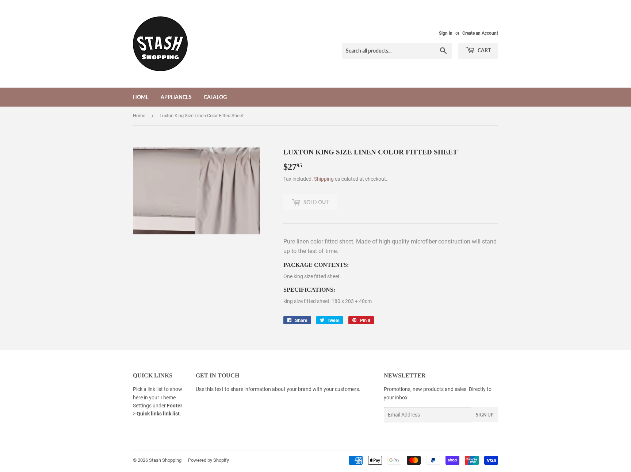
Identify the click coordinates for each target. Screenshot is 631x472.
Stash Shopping (165, 460)
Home (141, 97)
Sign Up (484, 415)
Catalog (215, 97)
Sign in (445, 33)
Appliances (176, 97)
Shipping (324, 179)
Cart (484, 50)
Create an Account (480, 33)
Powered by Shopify (208, 460)
